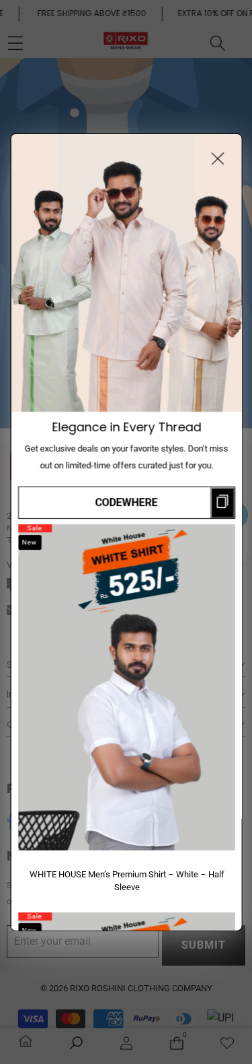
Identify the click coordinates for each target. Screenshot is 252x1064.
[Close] (217, 157)
